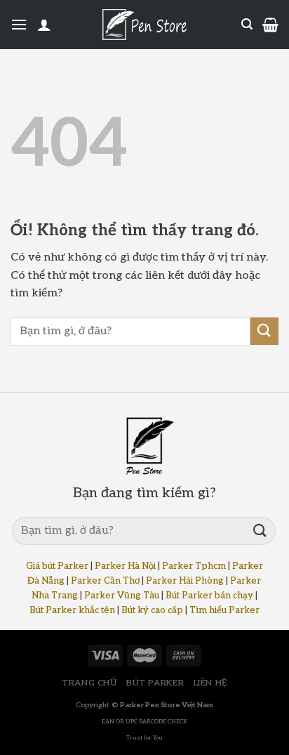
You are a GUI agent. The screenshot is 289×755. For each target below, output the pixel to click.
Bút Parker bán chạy (209, 595)
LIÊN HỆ (210, 683)
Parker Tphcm (194, 566)
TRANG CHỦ (89, 683)
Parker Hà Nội (125, 566)
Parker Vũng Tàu (121, 595)
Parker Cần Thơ (105, 580)
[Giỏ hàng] (270, 24)
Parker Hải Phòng (185, 580)
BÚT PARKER (155, 683)
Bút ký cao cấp (152, 610)
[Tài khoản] (44, 24)
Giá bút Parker (57, 566)
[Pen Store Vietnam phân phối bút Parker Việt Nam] (144, 24)
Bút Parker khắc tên (72, 610)
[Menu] (19, 24)
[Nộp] (264, 331)
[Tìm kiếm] (247, 24)
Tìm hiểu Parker (224, 610)
